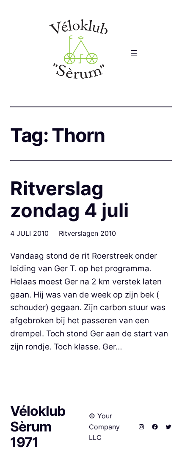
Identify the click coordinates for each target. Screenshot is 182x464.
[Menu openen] (134, 53)
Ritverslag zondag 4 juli (69, 199)
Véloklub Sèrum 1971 (37, 426)
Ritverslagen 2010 (87, 233)
